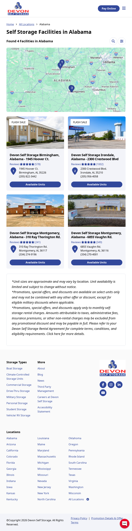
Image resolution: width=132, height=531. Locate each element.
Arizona (11, 444)
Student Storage (16, 409)
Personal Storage (17, 403)
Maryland (43, 450)
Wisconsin (75, 493)
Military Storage (16, 397)
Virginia (73, 481)
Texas (72, 475)
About (41, 368)
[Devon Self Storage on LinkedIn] (119, 384)
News (41, 380)
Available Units (35, 184)
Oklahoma (75, 438)
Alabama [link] (44, 24)
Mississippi (44, 469)
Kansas (10, 493)
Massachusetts (47, 456)
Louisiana (43, 438)
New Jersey (44, 487)
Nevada (42, 481)
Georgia (11, 469)
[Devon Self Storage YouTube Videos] (103, 392)
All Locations (26, 24)
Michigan (43, 462)
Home (10, 24)
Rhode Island (77, 456)
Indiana (11, 481)
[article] (35, 153)
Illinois (10, 475)
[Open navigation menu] (124, 8)
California (12, 450)
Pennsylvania (77, 450)
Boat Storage (14, 368)
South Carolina (78, 462)
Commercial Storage (18, 385)
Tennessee (75, 469)
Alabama (11, 438)
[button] (66, 80)
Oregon (73, 444)
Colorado (12, 456)
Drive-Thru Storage (18, 391)
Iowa (9, 487)
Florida (10, 462)
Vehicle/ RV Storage (18, 415)
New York (43, 493)
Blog (40, 374)
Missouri (43, 475)
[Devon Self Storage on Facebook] (103, 384)
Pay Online (109, 8)
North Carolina (47, 499)
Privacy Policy (79, 518)
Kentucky (12, 499)
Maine (41, 444)
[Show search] (113, 41)
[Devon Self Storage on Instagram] (111, 384)
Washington (76, 487)
